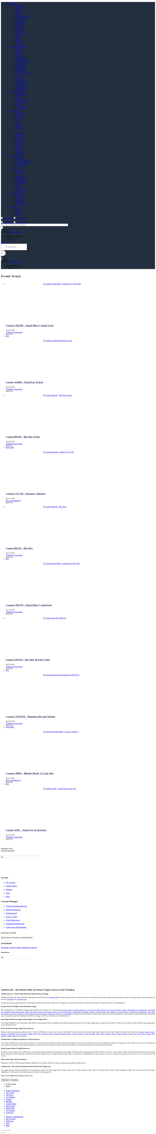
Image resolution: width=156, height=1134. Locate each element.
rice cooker (75, 1010)
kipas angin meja (142, 1012)
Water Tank (20, 192)
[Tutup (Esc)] (2, 1130)
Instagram (25, 948)
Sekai (139, 1034)
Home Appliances (17, 5)
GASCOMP (11, 1034)
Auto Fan (19, 137)
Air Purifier (20, 10)
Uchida (9, 1036)
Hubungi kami (11, 913)
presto (104, 1012)
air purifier (92, 1012)
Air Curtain (20, 135)
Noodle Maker (21, 102)
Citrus (18, 78)
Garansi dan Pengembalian (16, 927)
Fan (12, 130)
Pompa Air (20, 49)
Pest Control (20, 45)
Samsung (124, 1034)
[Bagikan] (4, 1130)
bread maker (84, 1012)
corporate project (22, 999)
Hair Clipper (20, 196)
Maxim (57, 1034)
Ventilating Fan (16, 157)
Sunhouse (4, 1036)
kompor (64, 1010)
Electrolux (4, 1034)
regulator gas (132, 1012)
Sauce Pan (20, 124)
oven (88, 1010)
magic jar (93, 1010)
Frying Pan (20, 117)
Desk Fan (19, 144)
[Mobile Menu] (2, 220)
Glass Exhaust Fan (23, 163)
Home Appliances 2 (18, 47)
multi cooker (68, 1012)
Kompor (19, 38)
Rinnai (119, 1034)
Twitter (12, 948)
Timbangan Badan (23, 60)
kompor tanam (20, 1012)
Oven (18, 43)
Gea (17, 1034)
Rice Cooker (20, 106)
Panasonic (92, 1034)
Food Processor (22, 86)
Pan (17, 122)
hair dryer (58, 1014)
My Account (10, 882)
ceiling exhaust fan (132, 1010)
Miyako (19, 214)
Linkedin (33, 948)
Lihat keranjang (14, 232)
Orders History (11, 886)
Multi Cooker (21, 100)
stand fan (118, 1010)
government (10, 999)
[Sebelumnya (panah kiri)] (2, 1132)
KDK (18, 212)
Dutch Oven (20, 113)
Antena (18, 12)
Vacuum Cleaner (22, 62)
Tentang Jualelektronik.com (16, 906)
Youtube (18, 948)
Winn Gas (15, 1036)
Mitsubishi (63, 1034)
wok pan (112, 1010)
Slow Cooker (21, 108)
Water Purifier (21, 67)
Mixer (18, 97)
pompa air (39, 1014)
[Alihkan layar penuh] (7, 1130)
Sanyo (135, 1034)
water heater (51, 1014)
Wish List (9, 1121)
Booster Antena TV (23, 16)
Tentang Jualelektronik (14, 1117)
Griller (18, 119)
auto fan (6, 1014)
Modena (74, 1034)
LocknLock (44, 1034)
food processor (104, 1010)
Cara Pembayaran (13, 920)
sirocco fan (12, 1014)
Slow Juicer (20, 56)
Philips (98, 1034)
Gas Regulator (21, 89)
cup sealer (19, 1014)
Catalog (14, 207)
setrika (70, 1010)
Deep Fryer (20, 82)
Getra (20, 1034)
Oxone (86, 1034)
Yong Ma (23, 1036)
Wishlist (9, 890)
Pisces (103, 1034)
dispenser (49, 1012)
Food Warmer (21, 183)
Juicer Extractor (22, 34)
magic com (83, 1010)
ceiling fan (32, 1014)
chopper (113, 1012)
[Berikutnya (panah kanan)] (4, 1132)
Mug (17, 185)
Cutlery (18, 174)
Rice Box (19, 53)
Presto (18, 104)
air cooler (25, 1014)
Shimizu (148, 1034)
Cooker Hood (21, 18)
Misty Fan (19, 148)
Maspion (51, 1034)
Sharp (143, 1034)
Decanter (19, 177)
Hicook (25, 1034)
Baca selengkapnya (13, 501)
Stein (153, 1034)
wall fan (124, 1010)
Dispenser (19, 25)
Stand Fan (19, 150)
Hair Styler (20, 201)
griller (108, 1012)
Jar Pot (18, 32)
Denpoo (152, 1032)
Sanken (130, 1034)
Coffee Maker (21, 80)
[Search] (2, 227)
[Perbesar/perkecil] (9, 1130)
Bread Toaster (21, 71)
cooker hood (28, 1012)
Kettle (18, 36)
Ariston (18, 209)
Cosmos (147, 1032)
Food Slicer (20, 181)
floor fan (125, 1012)
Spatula (18, 188)
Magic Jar (19, 93)
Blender (19, 14)
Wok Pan (19, 128)
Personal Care (16, 194)
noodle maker (76, 1012)
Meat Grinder (21, 95)
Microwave (20, 40)
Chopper (19, 75)
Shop (8, 893)
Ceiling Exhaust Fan (23, 161)
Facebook (5, 948)
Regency (114, 1034)
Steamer (19, 126)
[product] (80, 301)
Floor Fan (19, 146)
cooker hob (7, 1012)
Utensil (13, 168)
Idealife (30, 1034)
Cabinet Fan (20, 159)
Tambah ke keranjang (14, 332)
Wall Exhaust (21, 166)
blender (35, 1012)
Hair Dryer (20, 199)
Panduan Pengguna (13, 910)
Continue (14, 1080)
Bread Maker (21, 69)
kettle (97, 1010)
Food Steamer (21, 84)
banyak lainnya (68, 1014)
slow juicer (119, 1012)
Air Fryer (19, 7)
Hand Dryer (20, 29)
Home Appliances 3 (18, 91)
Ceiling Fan (20, 141)
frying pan (99, 1012)
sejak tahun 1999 (53, 997)
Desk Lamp (20, 21)
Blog (8, 896)
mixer (149, 1012)
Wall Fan (19, 155)
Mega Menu (10, 3)
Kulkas (18, 51)
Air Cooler (20, 133)
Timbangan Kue (22, 190)
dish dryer (55, 1012)
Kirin (38, 1034)
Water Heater (21, 64)
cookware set (42, 1012)
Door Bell (19, 27)
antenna (44, 1014)
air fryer (61, 1012)
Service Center (11, 917)
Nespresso (81, 1034)
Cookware (15, 111)
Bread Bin (20, 170)
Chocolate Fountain (23, 73)
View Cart (5, 1080)
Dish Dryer (20, 23)
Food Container (22, 179)
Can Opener (20, 172)
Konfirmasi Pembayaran (15, 924)
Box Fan (19, 139)
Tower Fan (20, 152)
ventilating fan (143, 1010)
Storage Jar (20, 58)
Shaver (18, 205)
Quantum (108, 1034)
